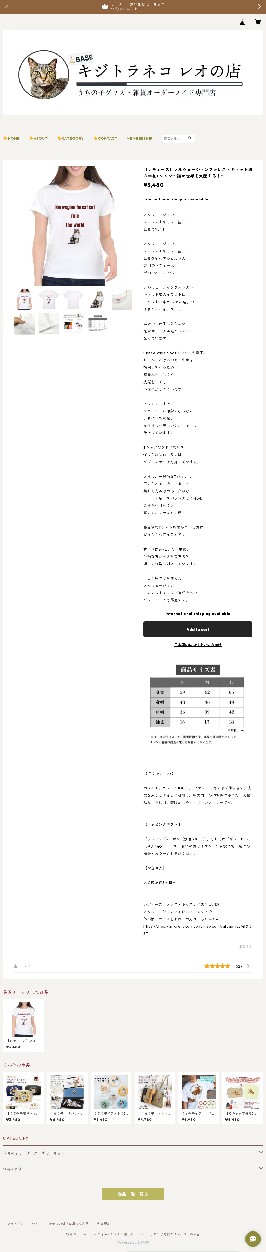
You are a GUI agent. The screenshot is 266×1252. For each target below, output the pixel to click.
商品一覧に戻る (133, 1194)
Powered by (127, 1242)
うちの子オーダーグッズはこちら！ (34, 1153)
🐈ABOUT (38, 138)
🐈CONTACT (105, 138)
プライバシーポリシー (24, 1224)
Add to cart (198, 629)
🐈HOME (11, 138)
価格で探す (12, 1169)
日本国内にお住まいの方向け (198, 644)
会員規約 (103, 1224)
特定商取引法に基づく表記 (69, 1224)
